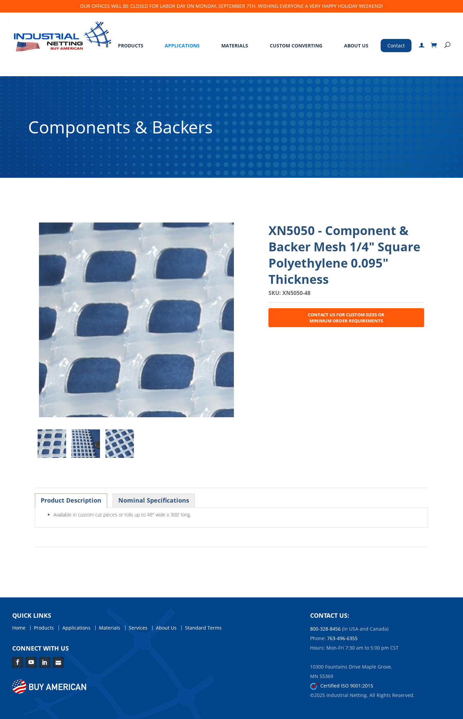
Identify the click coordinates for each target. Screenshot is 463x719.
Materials (234, 45)
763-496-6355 (342, 638)
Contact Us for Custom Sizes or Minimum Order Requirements (346, 318)
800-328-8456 (325, 629)
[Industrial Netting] (61, 34)
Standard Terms (203, 628)
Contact (396, 45)
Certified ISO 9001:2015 (346, 685)
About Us (356, 45)
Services (138, 628)
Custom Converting (296, 45)
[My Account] (421, 45)
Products (130, 45)
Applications (182, 45)
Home (18, 628)
